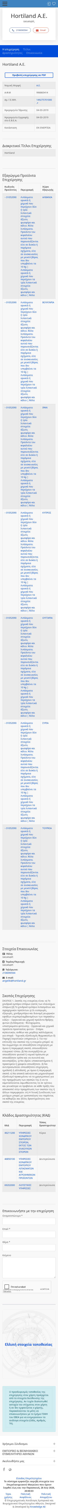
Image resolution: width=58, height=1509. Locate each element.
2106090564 (21, 30)
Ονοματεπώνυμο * (12, 1215)
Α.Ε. (38, 85)
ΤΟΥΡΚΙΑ (47, 828)
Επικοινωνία (34, 53)
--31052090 (10, 197)
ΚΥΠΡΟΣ (46, 512)
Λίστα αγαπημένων (54, 4)
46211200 (10, 1132)
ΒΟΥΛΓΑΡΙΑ (48, 302)
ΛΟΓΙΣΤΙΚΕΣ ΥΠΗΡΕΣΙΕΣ (25, 1187)
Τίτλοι (27, 49)
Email (42, 30)
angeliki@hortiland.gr (14, 980)
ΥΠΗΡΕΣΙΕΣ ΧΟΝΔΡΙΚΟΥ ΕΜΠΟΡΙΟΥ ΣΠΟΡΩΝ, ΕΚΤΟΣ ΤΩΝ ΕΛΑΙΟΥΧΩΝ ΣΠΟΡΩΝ (25, 1142)
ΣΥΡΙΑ (45, 723)
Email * (6, 1228)
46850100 (10, 1158)
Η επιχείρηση (10, 49)
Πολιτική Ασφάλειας (25, 1495)
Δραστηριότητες (12, 53)
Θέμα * (6, 1242)
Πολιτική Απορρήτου (46, 1495)
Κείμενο (6, 1255)
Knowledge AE (38, 1506)
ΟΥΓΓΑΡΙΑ (47, 617)
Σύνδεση (48, 4)
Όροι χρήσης (8, 1495)
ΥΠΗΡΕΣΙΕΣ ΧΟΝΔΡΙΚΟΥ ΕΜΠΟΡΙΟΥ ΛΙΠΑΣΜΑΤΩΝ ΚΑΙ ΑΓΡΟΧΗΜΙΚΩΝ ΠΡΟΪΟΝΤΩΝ (27, 1168)
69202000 (10, 1185)
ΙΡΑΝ (45, 407)
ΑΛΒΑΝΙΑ (47, 197)
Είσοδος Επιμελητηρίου (29, 1478)
